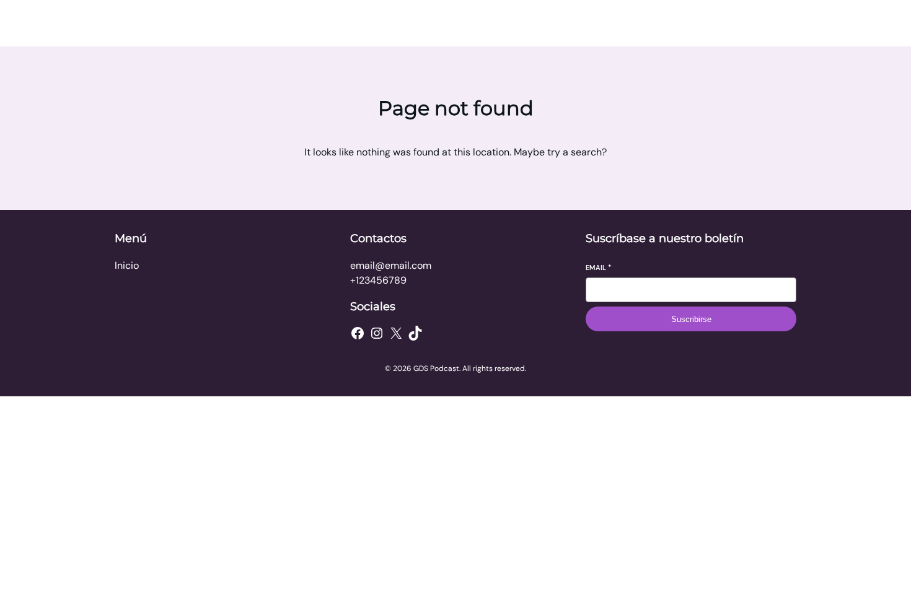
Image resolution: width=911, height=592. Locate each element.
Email (598, 267)
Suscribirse (691, 319)
